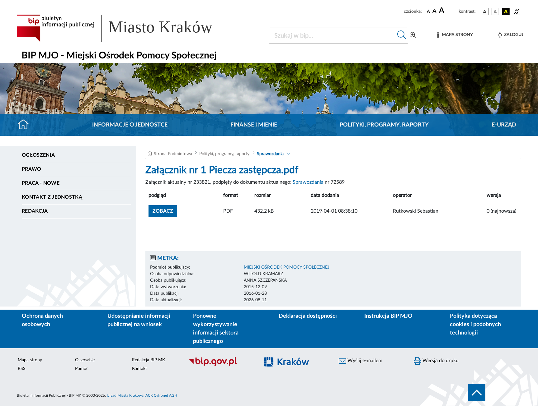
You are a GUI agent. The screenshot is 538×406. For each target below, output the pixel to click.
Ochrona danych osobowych (42, 320)
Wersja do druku (440, 360)
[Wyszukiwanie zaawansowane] (413, 35)
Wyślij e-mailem (364, 360)
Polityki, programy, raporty (384, 125)
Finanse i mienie (253, 125)
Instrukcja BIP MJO (388, 316)
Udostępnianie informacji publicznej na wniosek (138, 320)
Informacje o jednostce (130, 125)
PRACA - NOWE (40, 183)
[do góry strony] (476, 392)
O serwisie (85, 360)
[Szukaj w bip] (401, 35)
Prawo (31, 169)
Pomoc (81, 369)
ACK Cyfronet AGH (161, 395)
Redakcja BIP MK (148, 360)
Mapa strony (30, 360)
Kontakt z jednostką (52, 197)
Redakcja (35, 211)
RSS (22, 369)
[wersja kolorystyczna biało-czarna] (495, 11)
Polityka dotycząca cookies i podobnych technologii (475, 324)
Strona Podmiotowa (173, 154)
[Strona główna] (26, 125)
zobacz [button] (165, 211)
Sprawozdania (270, 154)
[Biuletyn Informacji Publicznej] (221, 365)
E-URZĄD (504, 125)
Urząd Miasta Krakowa (125, 395)
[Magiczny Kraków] (296, 365)
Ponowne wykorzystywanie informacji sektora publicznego (215, 328)
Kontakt (139, 369)
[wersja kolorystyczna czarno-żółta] (506, 11)
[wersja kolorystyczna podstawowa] (484, 11)
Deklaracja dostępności (308, 316)
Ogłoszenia (38, 155)
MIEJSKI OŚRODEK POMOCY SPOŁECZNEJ (286, 267)
